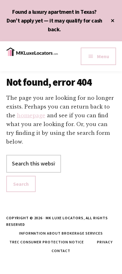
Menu (103, 56)
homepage (31, 115)
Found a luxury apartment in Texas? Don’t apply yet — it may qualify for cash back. (54, 20)
